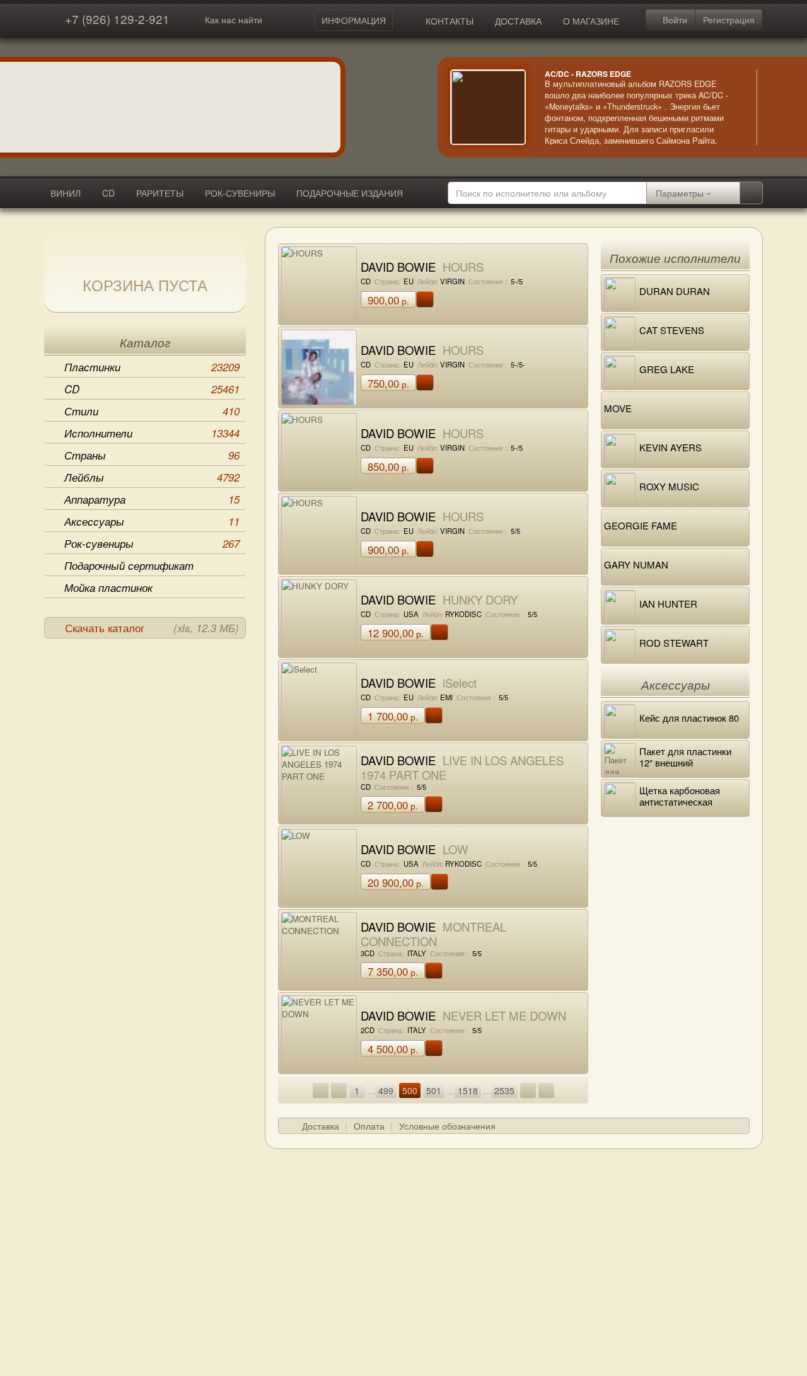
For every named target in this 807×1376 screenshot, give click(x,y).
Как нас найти (233, 19)
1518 (468, 1090)
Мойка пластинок (108, 587)
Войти (673, 19)
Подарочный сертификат (129, 565)
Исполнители (152, 433)
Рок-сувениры (152, 543)
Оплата (369, 1125)
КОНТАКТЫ (449, 20)
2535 (504, 1090)
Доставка (320, 1125)
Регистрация (729, 19)
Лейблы (152, 477)
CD (108, 193)
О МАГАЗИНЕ (591, 20)
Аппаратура (152, 499)
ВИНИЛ (65, 193)
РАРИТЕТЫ (159, 193)
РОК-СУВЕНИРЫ (240, 193)
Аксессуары (152, 521)
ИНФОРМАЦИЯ (354, 20)
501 (433, 1090)
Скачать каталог (152, 627)
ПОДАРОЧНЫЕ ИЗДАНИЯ (349, 193)
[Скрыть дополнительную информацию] (775, 107)
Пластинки (152, 366)
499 (385, 1090)
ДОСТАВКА (518, 20)
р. (388, 300)
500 (409, 1090)
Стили (152, 411)
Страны (152, 455)
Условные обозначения (447, 1125)
